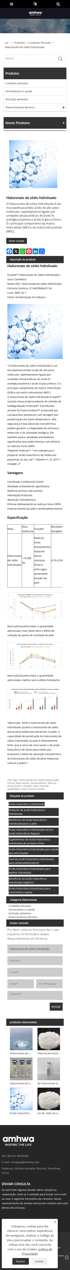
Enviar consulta (16, 240)
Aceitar (39, 1261)
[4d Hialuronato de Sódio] (48, 1068)
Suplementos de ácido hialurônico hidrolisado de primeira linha (29, 841)
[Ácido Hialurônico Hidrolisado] (21, 1098)
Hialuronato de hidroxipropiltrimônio (22, 1083)
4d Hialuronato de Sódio (49, 1083)
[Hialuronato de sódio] (21, 1038)
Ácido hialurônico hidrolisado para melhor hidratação (29, 870)
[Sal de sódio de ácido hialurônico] (48, 1098)
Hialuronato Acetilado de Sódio (49, 1053)
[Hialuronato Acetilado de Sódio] (48, 1038)
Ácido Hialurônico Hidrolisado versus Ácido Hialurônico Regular (31, 831)
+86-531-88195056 (18, 1156)
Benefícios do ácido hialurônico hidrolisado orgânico (27, 880)
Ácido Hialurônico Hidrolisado (27, 804)
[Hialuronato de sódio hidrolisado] (33, 164)
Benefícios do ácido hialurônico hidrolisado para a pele (27, 821)
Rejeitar (20, 1261)
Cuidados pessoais (40, 42)
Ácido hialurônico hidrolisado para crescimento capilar (29, 890)
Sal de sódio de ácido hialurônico (49, 1113)
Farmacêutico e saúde (19, 91)
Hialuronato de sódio (22, 1053)
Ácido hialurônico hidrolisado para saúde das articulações (34, 851)
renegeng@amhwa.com (25, 1162)
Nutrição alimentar (17, 99)
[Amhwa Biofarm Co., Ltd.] (35, 13)
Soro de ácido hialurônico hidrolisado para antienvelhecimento (31, 861)
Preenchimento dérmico (20, 107)
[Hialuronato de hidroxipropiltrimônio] (21, 1068)
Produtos (19, 42)
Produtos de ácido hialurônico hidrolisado (27, 811)
